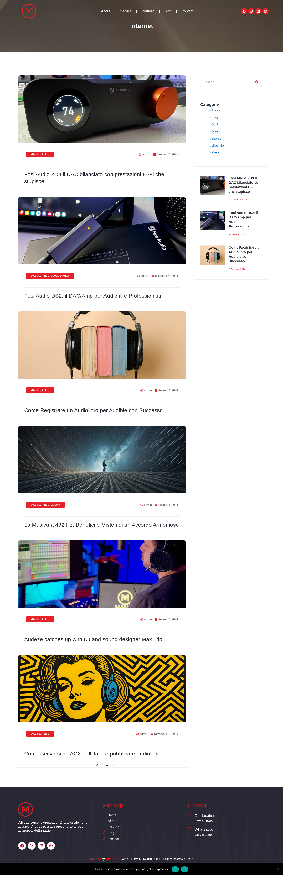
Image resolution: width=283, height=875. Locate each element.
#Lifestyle (216, 145)
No (184, 869)
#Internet (216, 138)
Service (126, 11)
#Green (214, 131)
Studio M (111, 859)
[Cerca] (257, 82)
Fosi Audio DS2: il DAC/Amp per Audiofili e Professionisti (92, 296)
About (105, 11)
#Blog (45, 154)
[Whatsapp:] (190, 829)
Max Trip (95, 859)
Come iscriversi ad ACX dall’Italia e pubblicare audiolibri (91, 754)
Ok (175, 869)
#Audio (35, 154)
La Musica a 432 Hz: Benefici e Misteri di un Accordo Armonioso (101, 525)
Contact (187, 11)
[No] (278, 869)
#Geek (54, 275)
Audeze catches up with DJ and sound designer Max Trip (93, 639)
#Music (64, 275)
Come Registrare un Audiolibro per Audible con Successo (93, 410)
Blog (167, 11)
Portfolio (148, 11)
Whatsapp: (203, 829)
